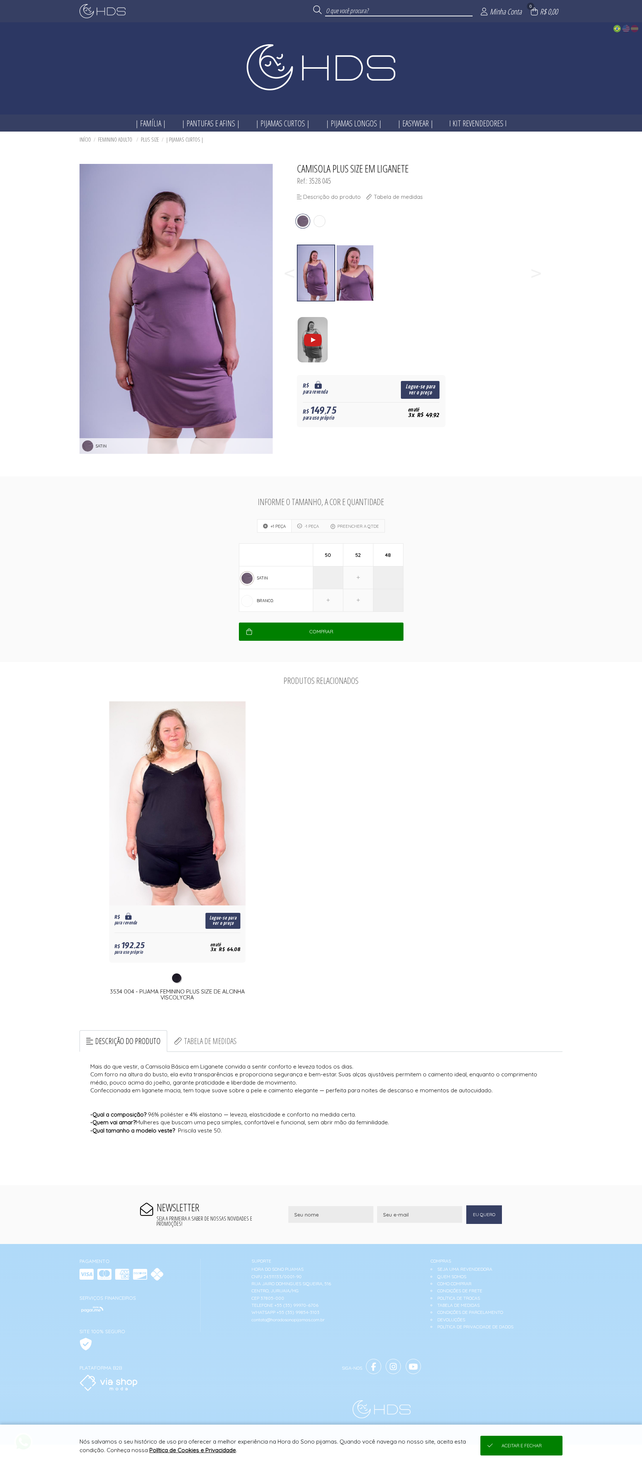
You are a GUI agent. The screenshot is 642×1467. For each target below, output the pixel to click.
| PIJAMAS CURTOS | (184, 139)
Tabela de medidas (210, 1040)
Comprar (321, 631)
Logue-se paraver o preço (420, 389)
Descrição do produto (127, 1040)
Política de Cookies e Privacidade (192, 1450)
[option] (316, 273)
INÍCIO (85, 139)
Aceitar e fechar (522, 1445)
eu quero (484, 1214)
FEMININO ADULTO (115, 139)
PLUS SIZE (150, 139)
